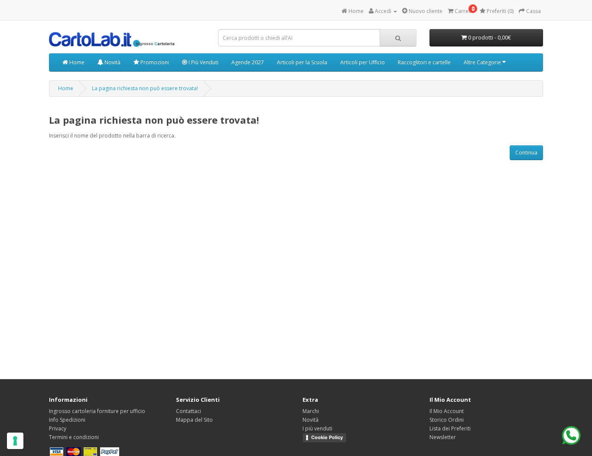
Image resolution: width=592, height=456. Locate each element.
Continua (526, 152)
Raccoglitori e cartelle (424, 62)
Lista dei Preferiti (450, 428)
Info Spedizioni (67, 419)
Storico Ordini (446, 419)
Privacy (57, 428)
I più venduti (317, 428)
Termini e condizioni (74, 437)
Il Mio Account (446, 411)
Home (76, 62)
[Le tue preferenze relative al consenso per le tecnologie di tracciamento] (15, 441)
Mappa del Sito (194, 419)
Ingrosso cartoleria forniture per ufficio (97, 411)
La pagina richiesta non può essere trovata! (145, 88)
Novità (111, 62)
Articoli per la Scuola (302, 62)
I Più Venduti (202, 62)
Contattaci (188, 411)
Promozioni (154, 62)
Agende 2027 (247, 62)
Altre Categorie (483, 62)
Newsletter (442, 437)
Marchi (311, 411)
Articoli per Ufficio (362, 62)
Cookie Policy (327, 437)
